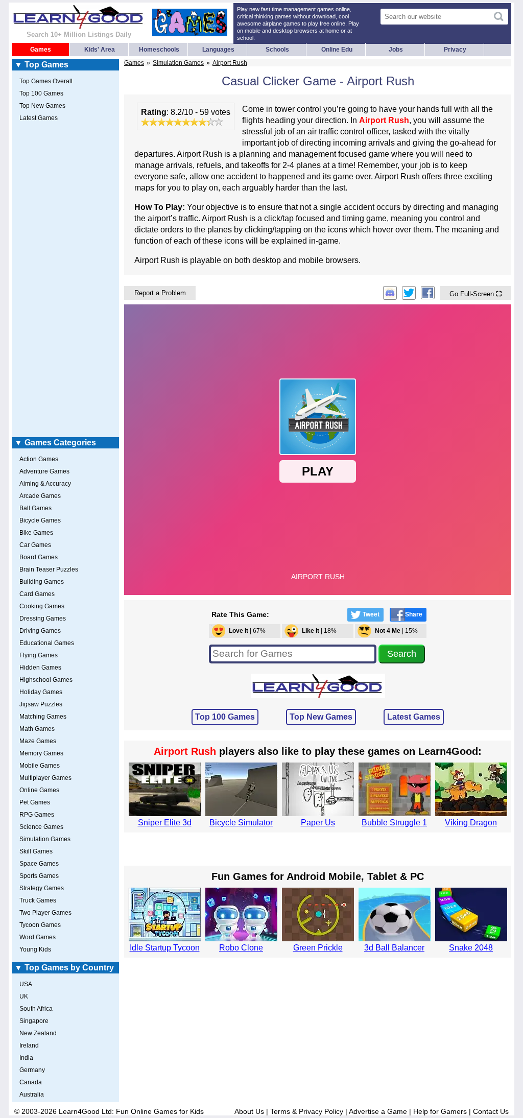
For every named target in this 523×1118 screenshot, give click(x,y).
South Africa (36, 1008)
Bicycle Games (40, 520)
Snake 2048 (471, 947)
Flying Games (38, 655)
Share (413, 614)
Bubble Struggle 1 (394, 822)
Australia (31, 1094)
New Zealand (38, 1033)
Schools (277, 49)
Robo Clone (241, 947)
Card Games (37, 594)
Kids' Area (99, 49)
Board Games (38, 557)
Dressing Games (42, 618)
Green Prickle (318, 947)
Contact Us (491, 1111)
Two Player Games (45, 912)
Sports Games (39, 875)
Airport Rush (229, 62)
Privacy (455, 49)
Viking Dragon (471, 822)
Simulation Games (178, 62)
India (26, 1057)
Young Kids (35, 949)
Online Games (39, 790)
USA (25, 984)
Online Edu (336, 49)
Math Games (37, 728)
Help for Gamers (440, 1111)
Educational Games (46, 643)
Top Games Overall (46, 81)
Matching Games (42, 716)
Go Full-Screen (475, 294)
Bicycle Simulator (241, 822)
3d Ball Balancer (394, 947)
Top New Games (321, 716)
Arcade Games (40, 495)
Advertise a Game (378, 1111)
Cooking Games (41, 606)
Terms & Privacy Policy (306, 1111)
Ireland (29, 1045)
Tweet (371, 614)
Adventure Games (44, 471)
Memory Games (41, 753)
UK (23, 996)
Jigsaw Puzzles (40, 704)
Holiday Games (40, 692)
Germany (32, 1070)
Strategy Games (41, 888)
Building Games (41, 581)
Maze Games (37, 741)
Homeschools (159, 49)
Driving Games (40, 630)
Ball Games (35, 508)
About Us (249, 1111)
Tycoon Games (40, 925)
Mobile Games (39, 765)
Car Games (35, 545)
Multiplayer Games (45, 777)
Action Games (38, 459)
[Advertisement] (65, 281)
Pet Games (34, 802)
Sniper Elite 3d (165, 822)
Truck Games (37, 900)
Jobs (396, 49)
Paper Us (318, 822)
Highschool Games (46, 679)
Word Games (37, 937)
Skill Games (36, 851)
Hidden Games (40, 667)
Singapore (34, 1021)
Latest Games (413, 716)
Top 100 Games (225, 716)
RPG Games (36, 814)
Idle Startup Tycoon (165, 947)
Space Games (39, 863)
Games (40, 49)
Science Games (41, 826)
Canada (30, 1082)
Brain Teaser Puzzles (48, 569)
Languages (218, 49)
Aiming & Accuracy (45, 483)
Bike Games (36, 532)
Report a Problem (160, 293)
